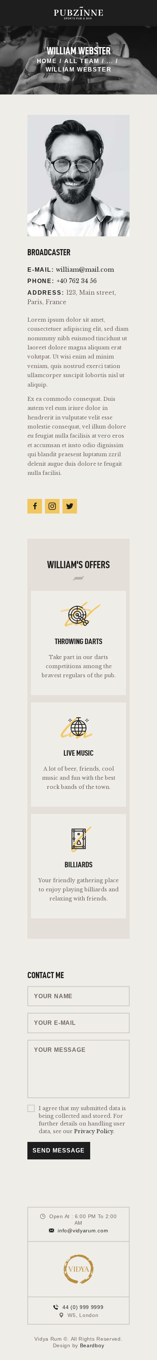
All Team (81, 61)
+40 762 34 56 (77, 281)
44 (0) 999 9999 (82, 1307)
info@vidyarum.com (83, 1230)
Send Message (58, 1150)
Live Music (78, 753)
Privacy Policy (93, 1131)
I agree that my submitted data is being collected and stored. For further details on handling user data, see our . (82, 1120)
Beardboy (92, 1345)
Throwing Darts (78, 641)
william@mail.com (85, 269)
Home (47, 61)
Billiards (78, 864)
